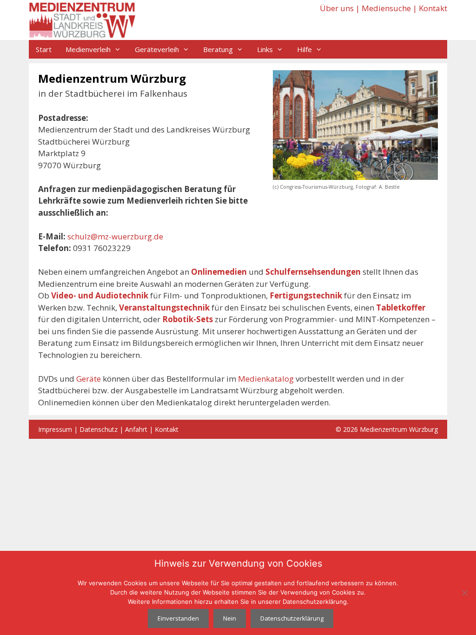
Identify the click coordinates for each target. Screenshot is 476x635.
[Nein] (464, 592)
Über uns (337, 8)
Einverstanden (178, 618)
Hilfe (304, 49)
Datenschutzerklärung (292, 618)
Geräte (88, 378)
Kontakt (433, 8)
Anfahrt (136, 429)
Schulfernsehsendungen (313, 271)
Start (44, 49)
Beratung (218, 49)
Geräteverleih (157, 49)
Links (265, 49)
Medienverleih (88, 49)
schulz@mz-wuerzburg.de (115, 236)
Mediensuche (386, 8)
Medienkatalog (266, 378)
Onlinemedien (219, 271)
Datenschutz (98, 429)
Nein (229, 618)
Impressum (55, 429)
